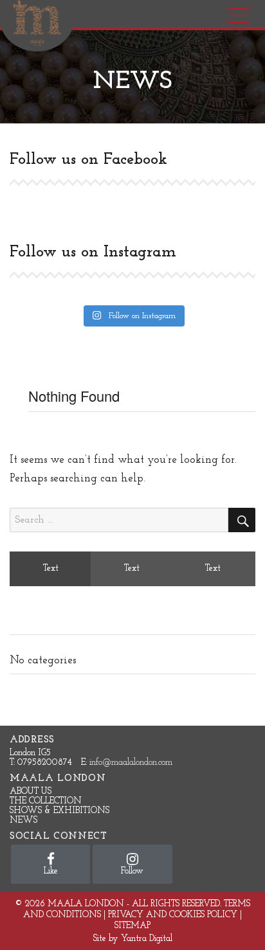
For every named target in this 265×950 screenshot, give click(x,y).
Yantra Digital (146, 939)
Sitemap (132, 926)
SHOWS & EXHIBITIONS (59, 811)
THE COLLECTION (46, 801)
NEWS (23, 820)
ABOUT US (30, 791)
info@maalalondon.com (130, 762)
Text (51, 568)
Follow (132, 871)
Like (51, 871)
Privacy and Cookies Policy (172, 915)
